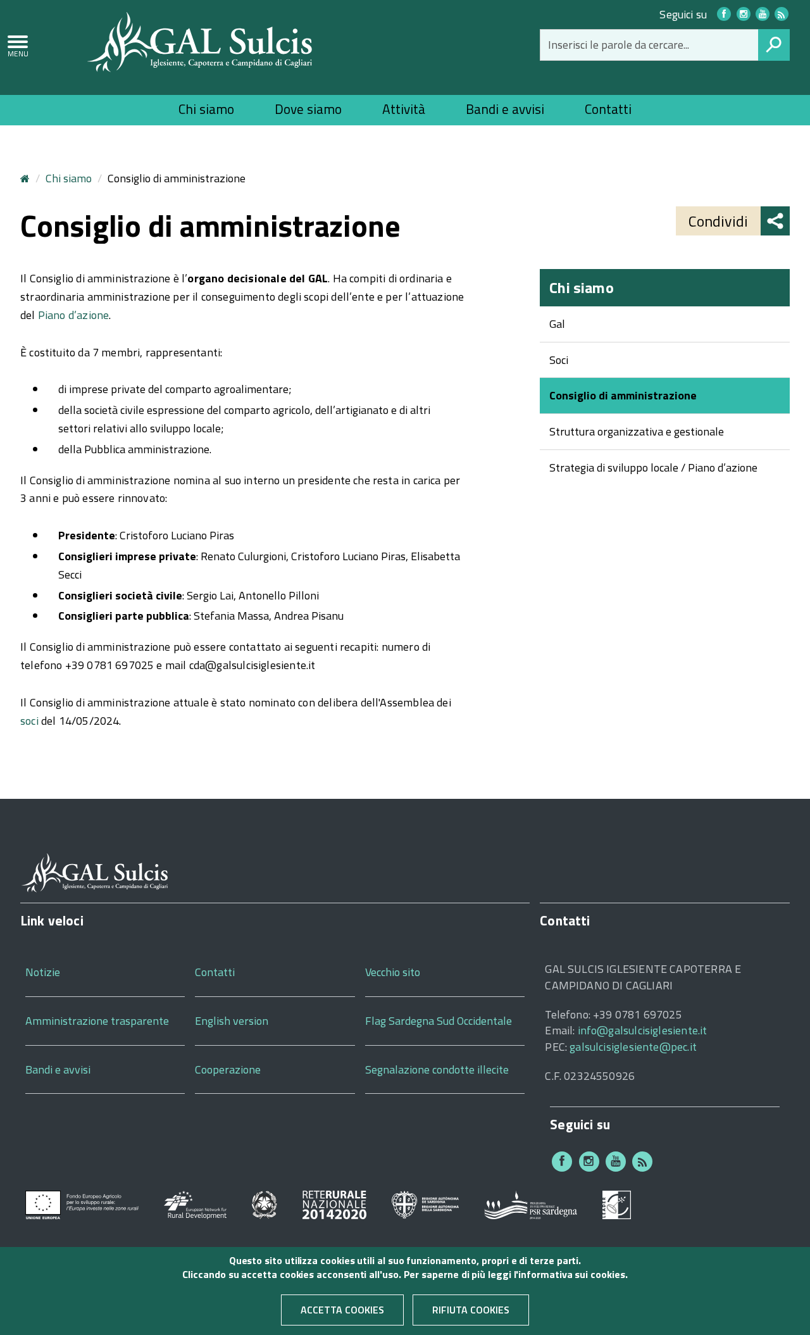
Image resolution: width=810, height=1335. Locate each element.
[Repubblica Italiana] (264, 1203)
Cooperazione (228, 1069)
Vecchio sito (392, 972)
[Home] (200, 40)
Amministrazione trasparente (97, 1020)
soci (29, 720)
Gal (557, 323)
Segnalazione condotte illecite (437, 1069)
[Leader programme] (616, 1203)
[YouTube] (763, 14)
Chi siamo (206, 109)
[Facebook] (724, 14)
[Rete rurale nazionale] (334, 1203)
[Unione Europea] (82, 1203)
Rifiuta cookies (470, 1309)
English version (231, 1020)
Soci (558, 359)
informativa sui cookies (571, 1274)
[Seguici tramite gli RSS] (781, 14)
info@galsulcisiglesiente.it (642, 1030)
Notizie (42, 972)
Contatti (608, 109)
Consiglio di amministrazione (623, 395)
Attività (403, 109)
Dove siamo (308, 109)
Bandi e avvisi (505, 109)
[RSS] (642, 1161)
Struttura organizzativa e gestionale (636, 431)
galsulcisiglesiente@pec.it (633, 1046)
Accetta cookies (342, 1309)
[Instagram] (744, 14)
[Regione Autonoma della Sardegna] (425, 1203)
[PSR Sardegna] (530, 1203)
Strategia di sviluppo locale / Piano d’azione (653, 467)
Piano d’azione (73, 314)
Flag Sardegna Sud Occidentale (438, 1020)
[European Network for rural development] (195, 1203)
